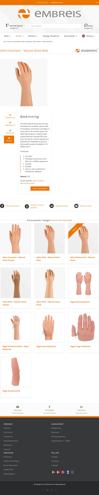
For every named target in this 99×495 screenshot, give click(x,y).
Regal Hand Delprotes (46, 346)
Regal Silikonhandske (80, 302)
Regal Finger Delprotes (80, 346)
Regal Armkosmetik (11, 391)
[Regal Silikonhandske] (83, 269)
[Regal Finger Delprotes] (83, 313)
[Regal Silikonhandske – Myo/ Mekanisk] (16, 313)
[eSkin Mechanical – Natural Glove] (83, 224)
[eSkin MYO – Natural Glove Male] (49, 224)
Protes (9, 41)
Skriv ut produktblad (40, 188)
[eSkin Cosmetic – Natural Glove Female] (16, 224)
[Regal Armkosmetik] (16, 358)
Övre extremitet (16, 41)
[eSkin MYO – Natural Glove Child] (49, 269)
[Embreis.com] (49, 9)
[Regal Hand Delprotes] (49, 313)
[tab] (10, 116)
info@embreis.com (57, 2)
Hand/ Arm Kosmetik (26, 41)
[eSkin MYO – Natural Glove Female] (16, 269)
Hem (5, 41)
